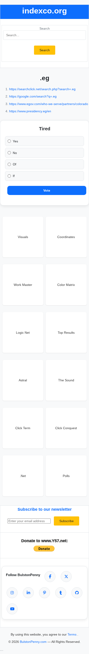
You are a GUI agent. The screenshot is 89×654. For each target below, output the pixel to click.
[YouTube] (12, 608)
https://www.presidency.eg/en (30, 111)
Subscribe (66, 521)
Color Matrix (66, 285)
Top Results (66, 332)
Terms (72, 634)
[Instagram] (12, 592)
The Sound (66, 380)
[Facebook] (49, 576)
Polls (66, 476)
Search (44, 28)
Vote (46, 190)
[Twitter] (66, 576)
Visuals (23, 237)
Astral (23, 380)
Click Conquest (66, 428)
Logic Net (23, 332)
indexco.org (44, 10)
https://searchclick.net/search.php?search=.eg (42, 89)
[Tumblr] (60, 592)
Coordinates (66, 237)
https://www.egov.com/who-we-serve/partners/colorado (48, 104)
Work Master (23, 285)
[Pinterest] (44, 592)
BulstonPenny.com (33, 642)
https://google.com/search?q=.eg (33, 96)
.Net (23, 476)
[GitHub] (76, 592)
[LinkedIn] (28, 592)
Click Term (22, 428)
